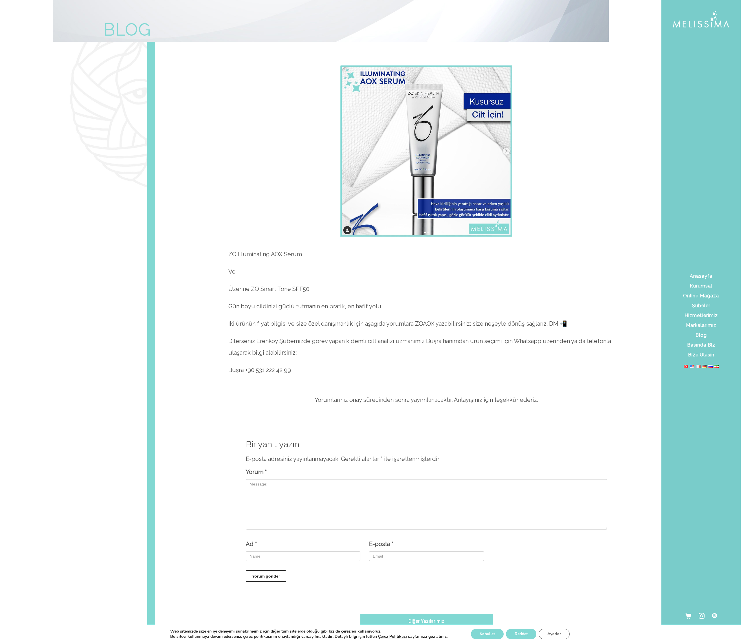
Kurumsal (701, 286)
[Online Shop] (688, 615)
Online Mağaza (701, 295)
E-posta (381, 544)
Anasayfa (701, 276)
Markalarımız (701, 325)
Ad (251, 544)
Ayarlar (554, 634)
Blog (701, 335)
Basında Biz (701, 345)
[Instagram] (701, 615)
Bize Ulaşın (701, 355)
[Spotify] (714, 615)
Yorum (256, 471)
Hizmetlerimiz (701, 315)
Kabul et (487, 634)
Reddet (521, 634)
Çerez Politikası (392, 636)
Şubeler (701, 305)
